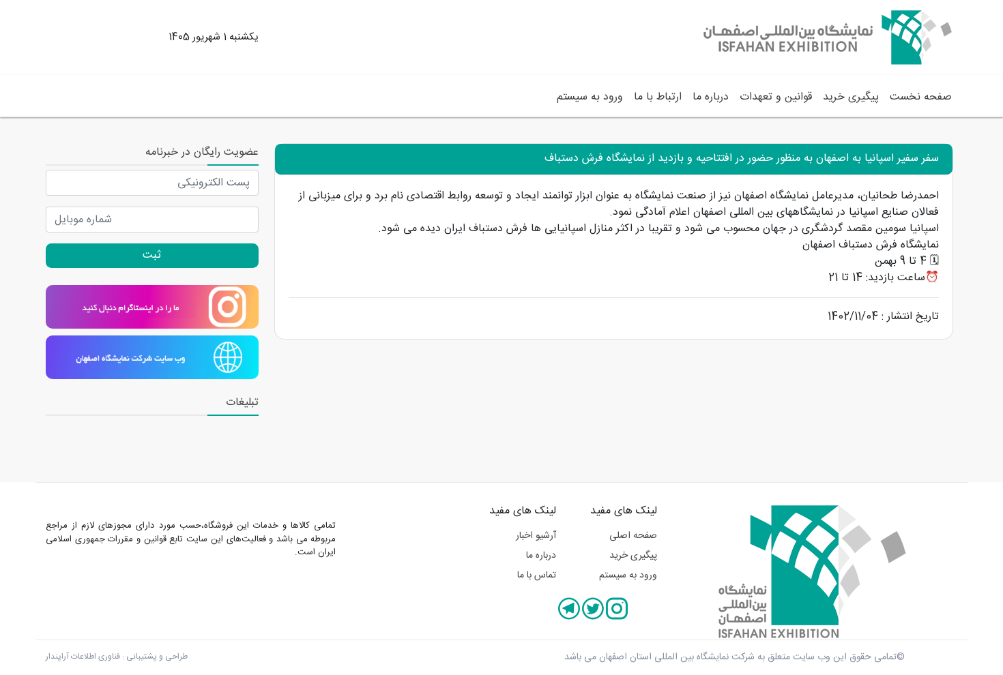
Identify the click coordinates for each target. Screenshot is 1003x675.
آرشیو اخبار (536, 536)
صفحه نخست (918, 96)
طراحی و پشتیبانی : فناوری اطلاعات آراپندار (117, 656)
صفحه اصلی (633, 536)
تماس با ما (536, 575)
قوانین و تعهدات (776, 97)
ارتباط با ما (658, 97)
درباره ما (711, 97)
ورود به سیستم (590, 97)
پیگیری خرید (851, 97)
